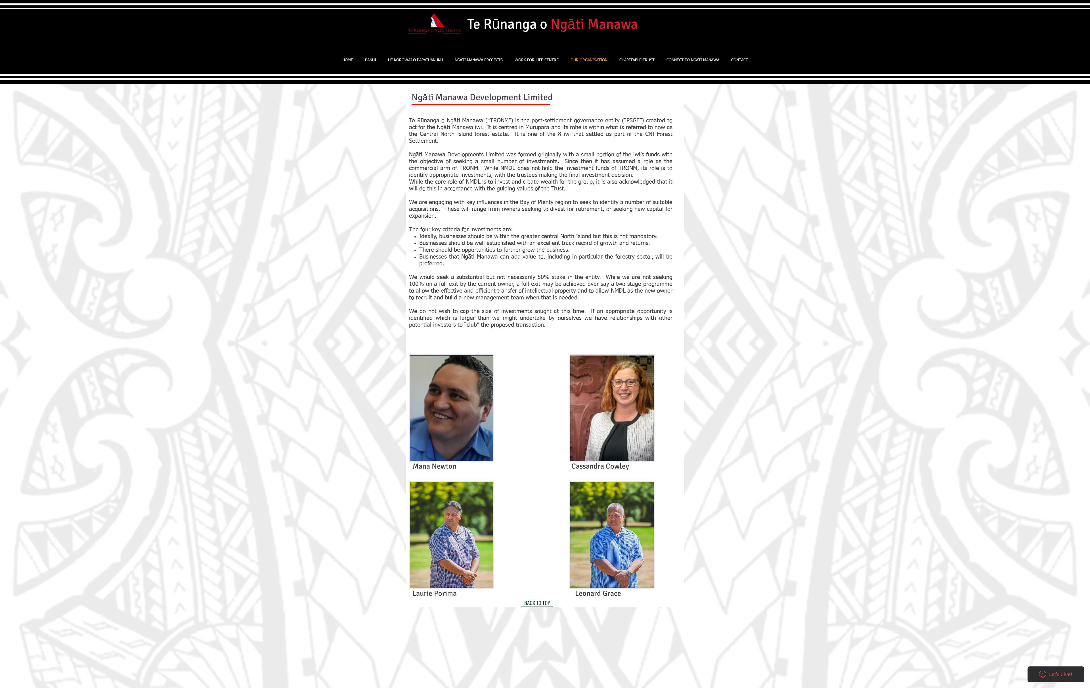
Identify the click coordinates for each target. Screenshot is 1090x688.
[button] (479, 60)
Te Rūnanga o (552, 24)
